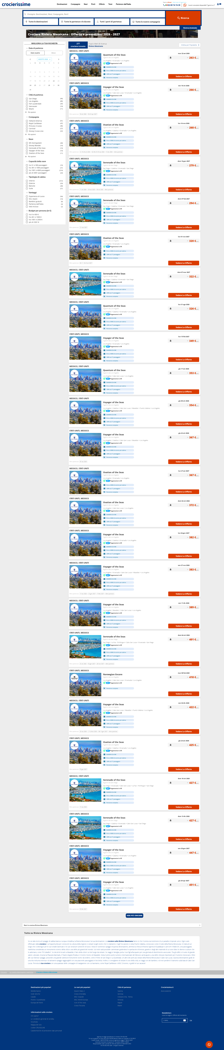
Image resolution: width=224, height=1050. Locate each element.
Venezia (120, 1000)
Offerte (102, 4)
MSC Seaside (79, 997)
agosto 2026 (43, 59)
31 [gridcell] (30, 90)
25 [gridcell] (35, 85)
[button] (201, 5)
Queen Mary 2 (79, 991)
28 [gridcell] (49, 85)
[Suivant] (99, 65)
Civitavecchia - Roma (125, 997)
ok (191, 1020)
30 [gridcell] (58, 85)
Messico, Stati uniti (79, 51)
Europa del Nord (37, 1002)
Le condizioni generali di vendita (42, 1019)
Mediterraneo (36, 991)
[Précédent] (72, 65)
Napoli (120, 1002)
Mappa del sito (36, 1025)
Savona (120, 991)
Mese (53, 53)
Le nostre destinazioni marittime (21, 972)
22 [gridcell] (54, 81)
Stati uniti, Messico (79, 83)
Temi (110, 4)
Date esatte (35, 53)
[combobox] (95, 14)
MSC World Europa (81, 1000)
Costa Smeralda (80, 994)
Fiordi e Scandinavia (38, 1000)
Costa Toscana (79, 1005)
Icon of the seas (80, 1002)
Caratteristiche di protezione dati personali (46, 1031)
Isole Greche (35, 994)
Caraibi (33, 997)
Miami (120, 1005)
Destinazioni (62, 4)
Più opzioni (32, 112)
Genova (120, 994)
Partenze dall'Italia (123, 4)
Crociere (4, 972)
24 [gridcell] (30, 85)
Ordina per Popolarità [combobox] (189, 45)
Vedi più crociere (134, 915)
